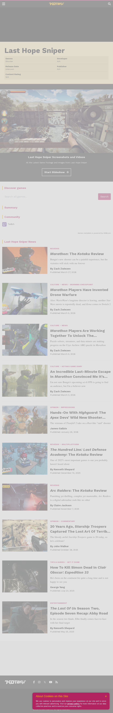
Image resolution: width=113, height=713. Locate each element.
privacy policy (73, 704)
